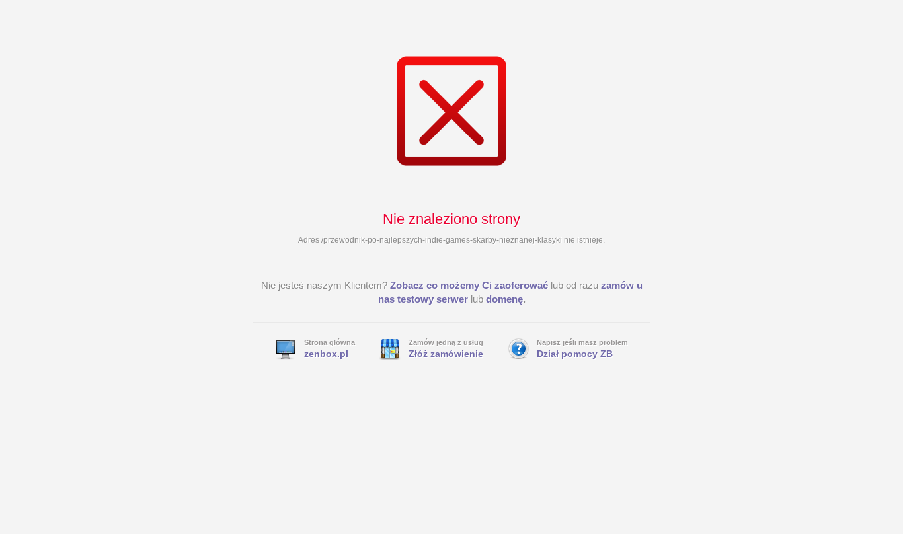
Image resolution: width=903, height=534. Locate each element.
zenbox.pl (326, 353)
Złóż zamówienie (446, 353)
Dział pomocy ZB (575, 353)
